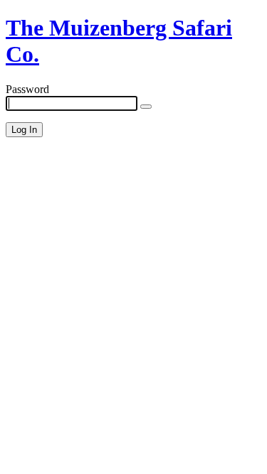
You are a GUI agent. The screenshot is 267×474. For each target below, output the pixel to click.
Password (27, 89)
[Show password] (146, 106)
